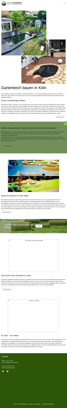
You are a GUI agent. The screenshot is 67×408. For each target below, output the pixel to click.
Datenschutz (37, 404)
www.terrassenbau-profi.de (8, 367)
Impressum (30, 404)
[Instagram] (7, 371)
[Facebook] (3, 371)
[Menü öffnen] (64, 3)
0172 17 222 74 (9, 360)
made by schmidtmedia (48, 404)
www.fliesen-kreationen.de (8, 366)
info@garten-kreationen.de (11, 362)
